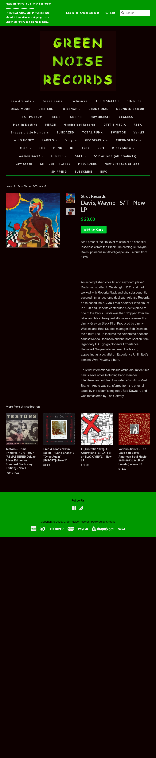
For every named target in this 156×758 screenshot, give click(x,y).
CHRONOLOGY (127, 140)
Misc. (24, 148)
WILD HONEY (24, 140)
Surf (100, 148)
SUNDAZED (65, 132)
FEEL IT (56, 117)
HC (72, 148)
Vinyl (70, 140)
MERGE (50, 124)
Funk (86, 148)
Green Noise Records (77, 521)
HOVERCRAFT (101, 117)
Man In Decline (25, 124)
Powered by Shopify (103, 521)
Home (9, 186)
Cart (112, 12)
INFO (103, 171)
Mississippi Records (80, 124)
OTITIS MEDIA (114, 124)
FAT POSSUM (32, 117)
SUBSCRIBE (83, 171)
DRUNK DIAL (98, 109)
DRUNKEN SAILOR (130, 109)
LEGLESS (126, 117)
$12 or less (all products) (115, 156)
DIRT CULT (46, 109)
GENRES (58, 156)
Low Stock (24, 164)
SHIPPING (59, 171)
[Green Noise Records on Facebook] (74, 508)
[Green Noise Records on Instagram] (81, 508)
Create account (89, 12)
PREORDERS (87, 164)
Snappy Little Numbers (30, 132)
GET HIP (76, 117)
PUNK (57, 148)
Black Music (122, 148)
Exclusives (79, 101)
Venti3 (139, 132)
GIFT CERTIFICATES (55, 164)
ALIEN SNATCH (107, 101)
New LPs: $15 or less (122, 164)
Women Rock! (30, 156)
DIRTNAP (70, 109)
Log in (70, 12)
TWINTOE (118, 132)
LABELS (48, 140)
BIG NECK (134, 101)
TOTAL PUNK (92, 132)
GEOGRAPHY (95, 140)
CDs (42, 148)
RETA (138, 124)
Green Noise (53, 101)
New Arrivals (21, 101)
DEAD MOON (21, 109)
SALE (79, 156)
